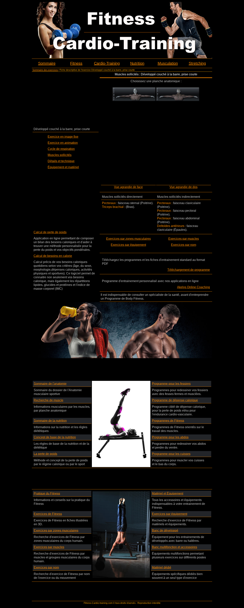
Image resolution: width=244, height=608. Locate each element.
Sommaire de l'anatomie (50, 383)
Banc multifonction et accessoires (174, 547)
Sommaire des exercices (45, 70)
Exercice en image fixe (63, 136)
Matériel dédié (161, 567)
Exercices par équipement (128, 244)
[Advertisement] (66, 99)
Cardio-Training (107, 63)
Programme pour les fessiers (171, 383)
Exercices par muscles (183, 238)
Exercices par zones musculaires (128, 238)
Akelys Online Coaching (193, 287)
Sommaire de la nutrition (50, 420)
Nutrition (137, 63)
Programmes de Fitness (168, 420)
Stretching (197, 63)
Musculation (168, 63)
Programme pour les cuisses (171, 453)
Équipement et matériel (63, 167)
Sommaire (46, 63)
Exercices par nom (183, 244)
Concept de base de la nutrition (55, 437)
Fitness (76, 63)
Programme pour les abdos (170, 437)
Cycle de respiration (61, 148)
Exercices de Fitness (48, 514)
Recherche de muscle (48, 400)
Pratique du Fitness (47, 493)
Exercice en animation (63, 142)
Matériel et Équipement (167, 493)
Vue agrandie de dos (183, 187)
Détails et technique (61, 161)
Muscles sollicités (59, 155)
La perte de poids (45, 453)
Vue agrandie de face (128, 187)
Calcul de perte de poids (50, 232)
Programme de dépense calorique (175, 400)
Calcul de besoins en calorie (53, 255)
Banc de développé (165, 530)
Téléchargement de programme (188, 269)
